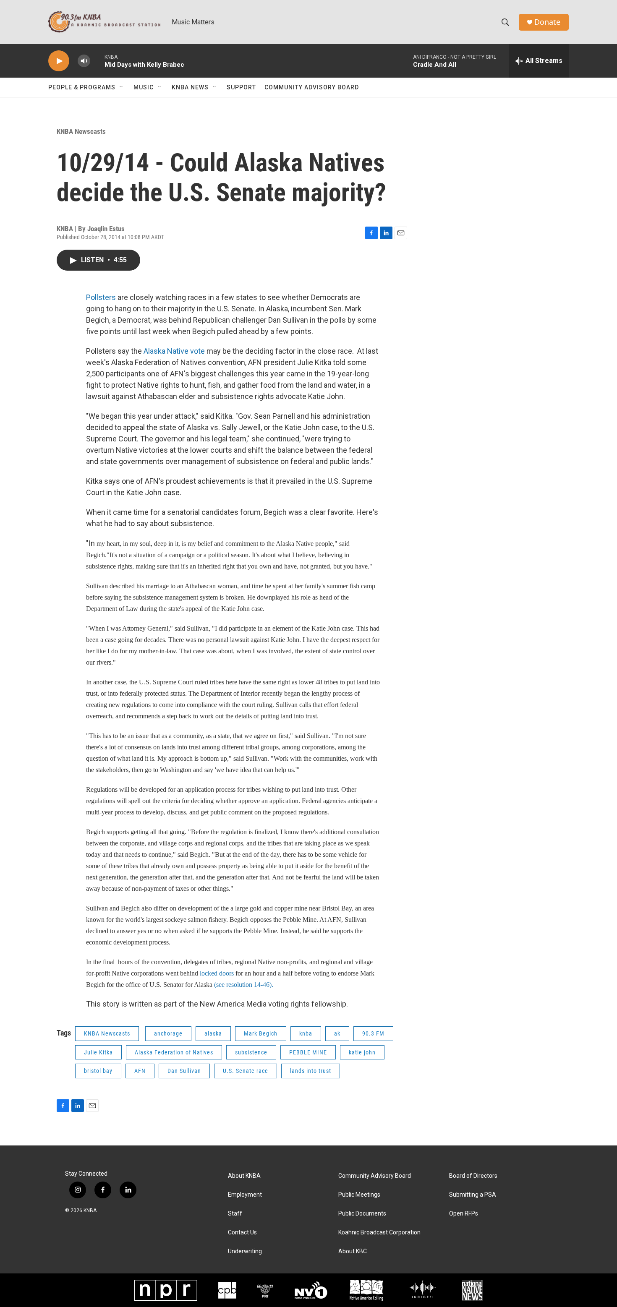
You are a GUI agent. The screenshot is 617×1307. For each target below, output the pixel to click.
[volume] (84, 61)
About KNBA (244, 1176)
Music (143, 87)
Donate (547, 22)
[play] (58, 61)
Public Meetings (359, 1195)
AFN (140, 1070)
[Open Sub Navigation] (121, 87)
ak (337, 1033)
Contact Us (242, 1232)
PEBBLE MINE (308, 1052)
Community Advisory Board (311, 87)
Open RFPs (463, 1213)
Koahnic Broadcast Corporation (379, 1232)
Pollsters (101, 297)
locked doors (217, 973)
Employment (245, 1195)
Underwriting (245, 1251)
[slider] (97, 60)
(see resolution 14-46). (243, 984)
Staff (235, 1213)
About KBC (352, 1251)
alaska (213, 1033)
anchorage (168, 1033)
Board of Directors (473, 1176)
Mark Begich (260, 1033)
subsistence (251, 1052)
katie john (362, 1052)
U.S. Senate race (245, 1070)
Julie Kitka (98, 1052)
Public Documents (362, 1213)
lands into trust (310, 1070)
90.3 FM (373, 1033)
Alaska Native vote (174, 351)
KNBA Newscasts (81, 131)
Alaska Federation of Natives (174, 1052)
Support (241, 87)
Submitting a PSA (472, 1195)
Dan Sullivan (184, 1070)
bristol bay (98, 1070)
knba (305, 1033)
